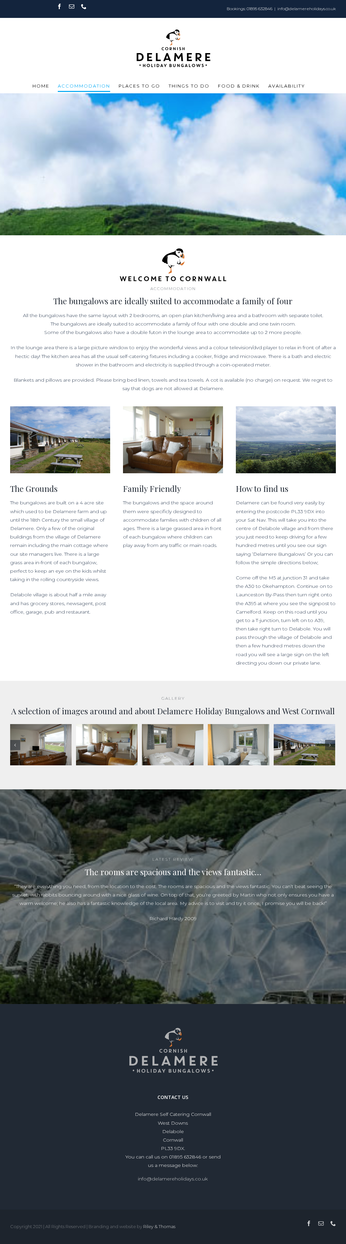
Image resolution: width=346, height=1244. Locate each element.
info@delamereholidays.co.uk (306, 8)
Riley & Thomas (159, 1231)
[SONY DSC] (41, 747)
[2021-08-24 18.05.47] (304, 747)
